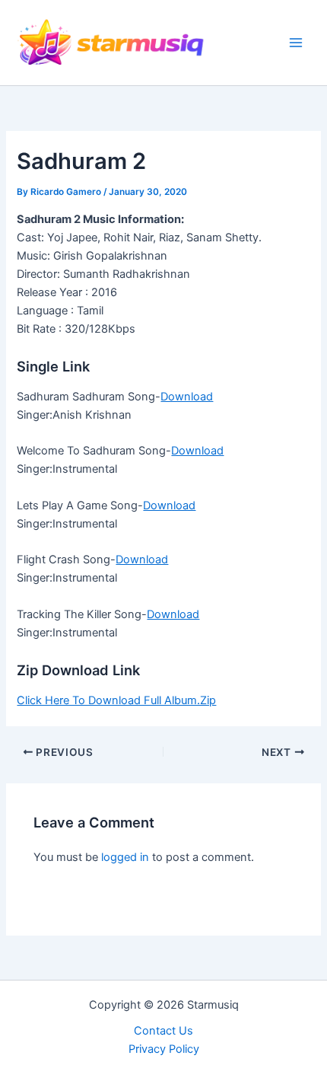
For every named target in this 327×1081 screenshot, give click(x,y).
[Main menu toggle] (296, 43)
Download (186, 396)
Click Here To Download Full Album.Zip (116, 700)
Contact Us (163, 1031)
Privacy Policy (164, 1049)
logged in (125, 857)
